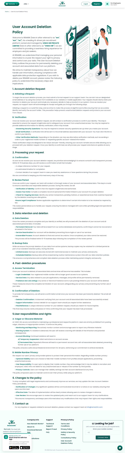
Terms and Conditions (65, 425)
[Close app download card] (29, 435)
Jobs (25, 4)
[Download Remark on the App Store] (25, 447)
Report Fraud (51, 429)
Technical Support (50, 425)
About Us (30, 427)
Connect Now (103, 437)
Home (7, 11)
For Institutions (33, 438)
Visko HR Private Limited (72, 450)
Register (97, 4)
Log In (86, 4)
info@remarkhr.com (95, 407)
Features (11, 4)
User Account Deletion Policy (67, 442)
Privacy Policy (66, 429)
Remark (7, 429)
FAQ (47, 432)
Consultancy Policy (68, 438)
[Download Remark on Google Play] (14, 447)
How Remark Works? (35, 424)
